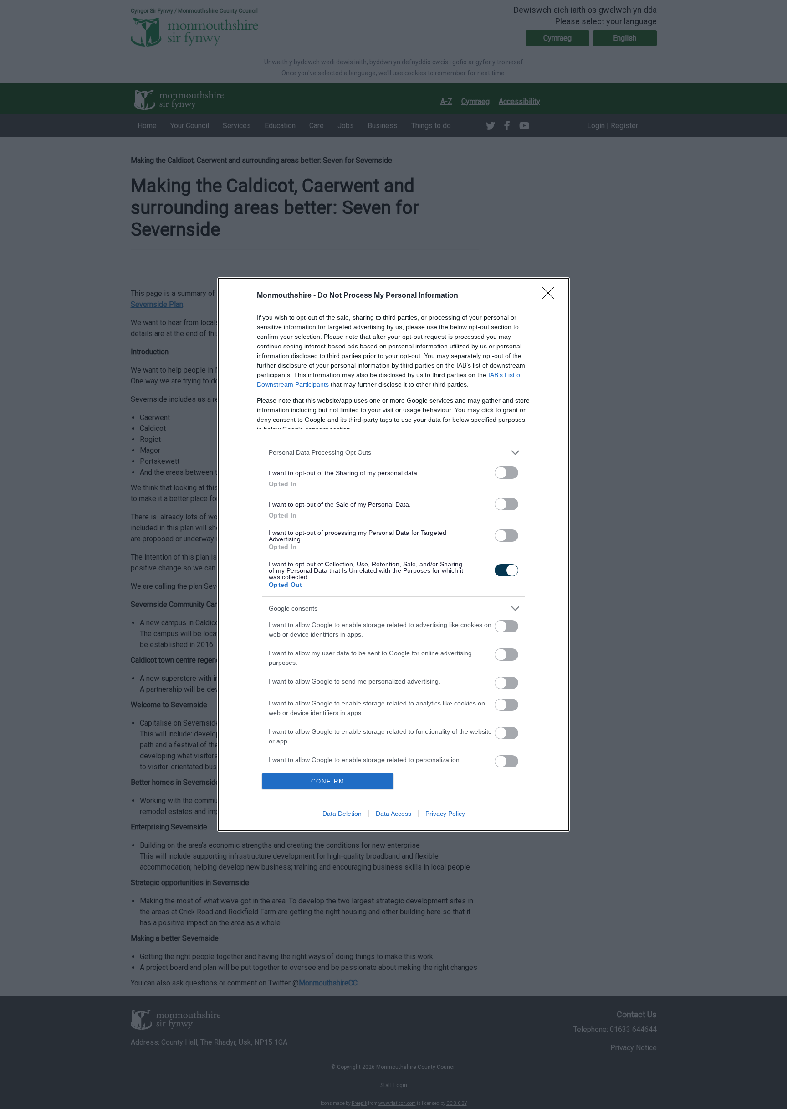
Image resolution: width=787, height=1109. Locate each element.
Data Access (393, 813)
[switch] (506, 472)
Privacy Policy (445, 813)
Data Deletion (342, 813)
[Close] (551, 296)
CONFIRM (328, 781)
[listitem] (393, 452)
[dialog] (393, 554)
